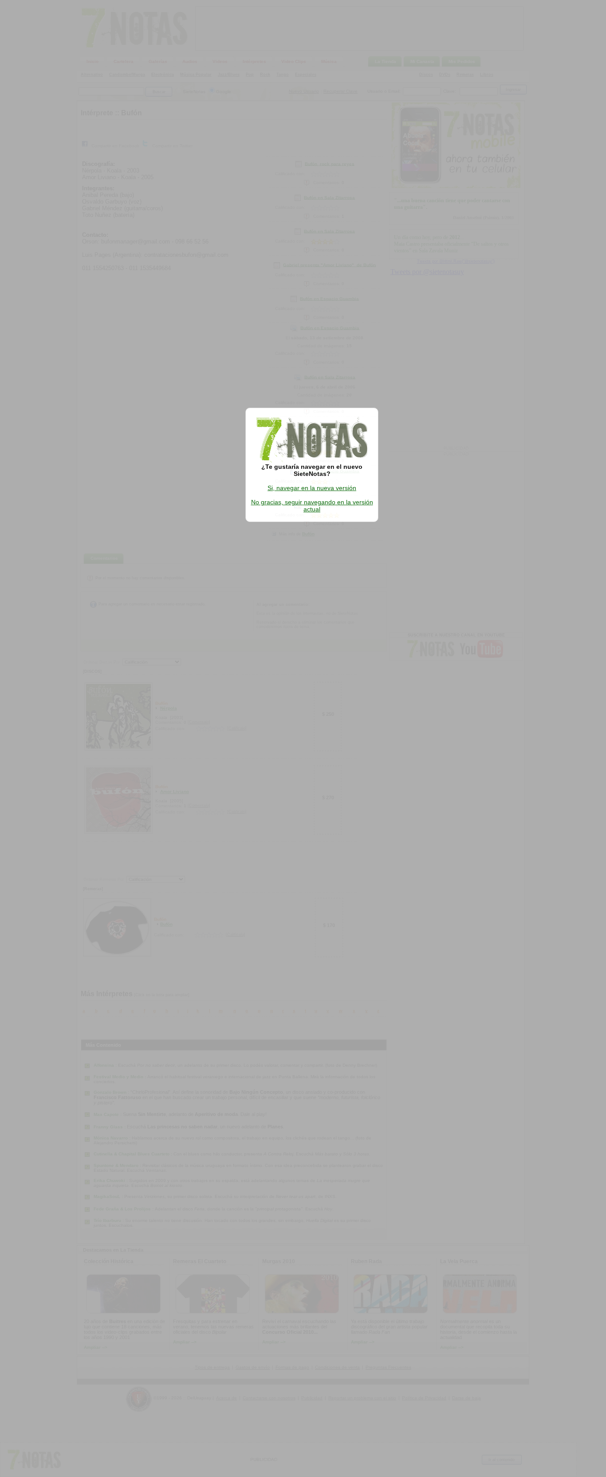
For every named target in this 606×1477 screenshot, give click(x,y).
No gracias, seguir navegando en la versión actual (312, 506)
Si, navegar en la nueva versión (312, 487)
